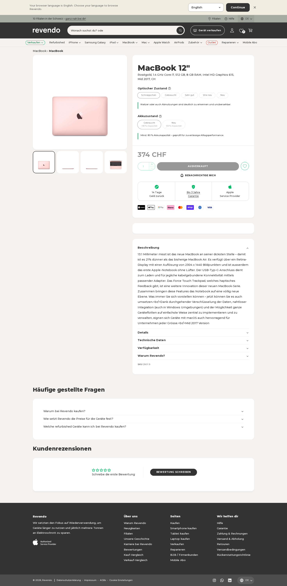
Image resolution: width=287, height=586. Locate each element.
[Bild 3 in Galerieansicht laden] (92, 162)
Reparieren (229, 42)
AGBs (103, 580)
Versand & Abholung (230, 538)
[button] (250, 30)
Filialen (216, 18)
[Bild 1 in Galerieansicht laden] (44, 162)
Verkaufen (33, 42)
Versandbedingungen (231, 549)
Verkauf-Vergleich (135, 560)
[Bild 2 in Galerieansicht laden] (68, 162)
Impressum (90, 580)
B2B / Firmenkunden (184, 554)
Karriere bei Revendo (138, 544)
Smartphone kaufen (183, 528)
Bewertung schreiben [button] (173, 472)
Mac (144, 42)
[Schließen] (255, 7)
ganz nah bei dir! (75, 18)
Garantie (222, 528)
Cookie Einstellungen (121, 580)
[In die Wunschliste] (245, 166)
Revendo (47, 580)
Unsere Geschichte (136, 538)
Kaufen (175, 523)
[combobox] (126, 30)
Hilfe (231, 18)
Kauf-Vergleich (133, 554)
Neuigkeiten (132, 528)
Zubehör (193, 42)
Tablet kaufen (179, 533)
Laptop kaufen (180, 538)
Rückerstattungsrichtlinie (233, 554)
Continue (238, 7)
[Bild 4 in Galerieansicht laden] (116, 162)
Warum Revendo (135, 523)
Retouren (223, 544)
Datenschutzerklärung (69, 580)
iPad (112, 42)
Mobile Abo (177, 560)
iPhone (73, 42)
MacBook (128, 42)
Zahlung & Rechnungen (232, 533)
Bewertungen (133, 549)
